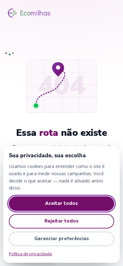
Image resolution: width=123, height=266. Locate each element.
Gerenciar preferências (61, 238)
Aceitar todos (61, 203)
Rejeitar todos (61, 221)
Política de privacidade (30, 254)
